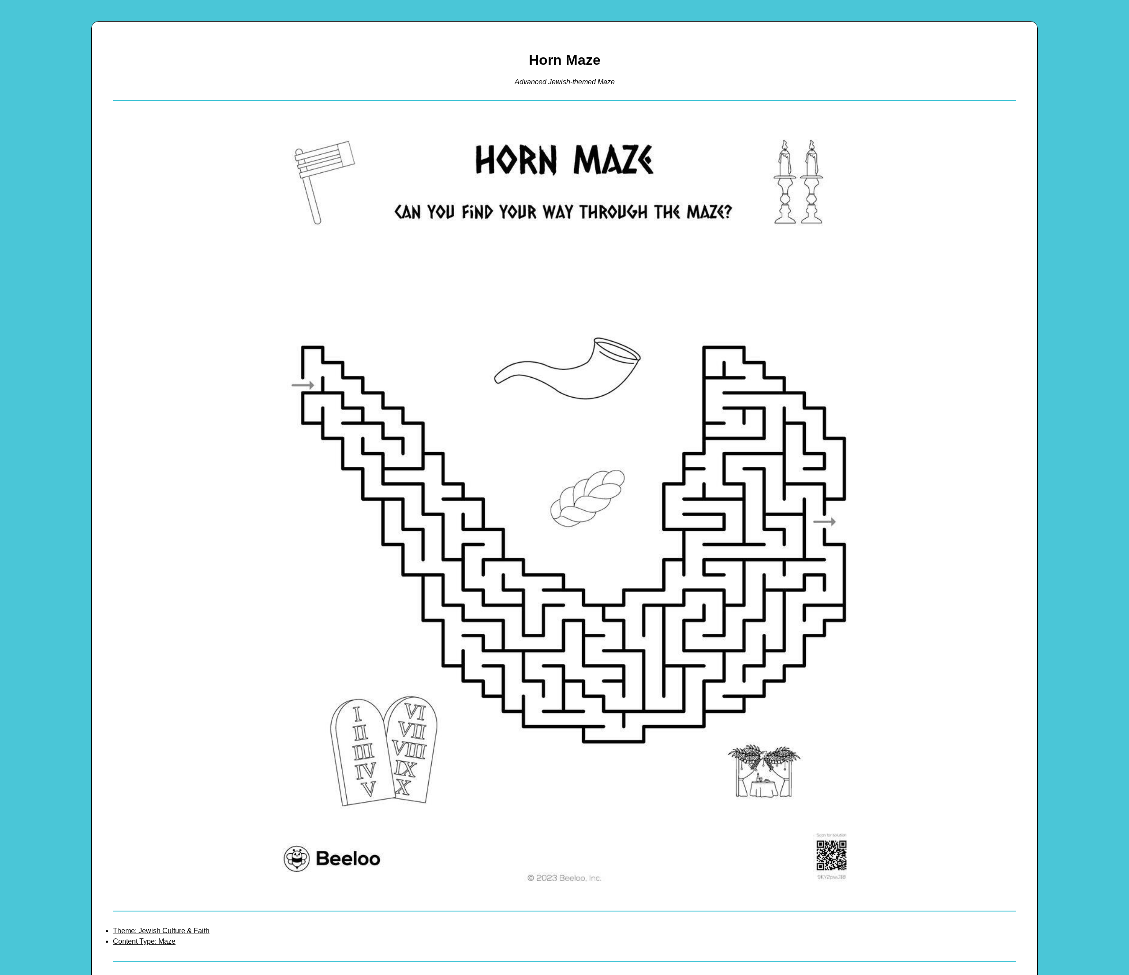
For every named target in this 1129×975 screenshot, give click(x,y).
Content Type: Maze (144, 941)
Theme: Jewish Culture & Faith (161, 930)
